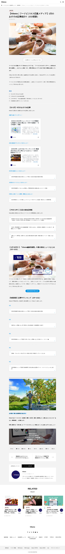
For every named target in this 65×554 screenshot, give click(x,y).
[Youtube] (35, 532)
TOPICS (52, 537)
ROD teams (20, 547)
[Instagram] (27, 532)
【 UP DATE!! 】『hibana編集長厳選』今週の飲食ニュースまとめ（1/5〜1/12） (27, 98)
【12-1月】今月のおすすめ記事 (17, 94)
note (53, 279)
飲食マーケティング (32, 537)
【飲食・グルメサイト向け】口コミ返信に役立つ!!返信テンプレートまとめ (28, 353)
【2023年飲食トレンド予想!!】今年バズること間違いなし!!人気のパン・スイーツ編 (30, 339)
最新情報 (6, 537)
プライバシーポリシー (55, 547)
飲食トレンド (13, 537)
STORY (46, 537)
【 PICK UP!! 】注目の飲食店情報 (17, 96)
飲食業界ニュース (22, 537)
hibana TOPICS (34, 547)
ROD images (27, 547)
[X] (31, 532)
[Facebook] (33, 532)
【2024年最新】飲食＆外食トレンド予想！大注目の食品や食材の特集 (27, 176)
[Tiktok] (29, 532)
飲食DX (40, 537)
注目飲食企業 (32, 538)
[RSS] (37, 532)
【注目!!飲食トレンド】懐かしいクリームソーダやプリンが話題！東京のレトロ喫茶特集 (31, 199)
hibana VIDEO (42, 547)
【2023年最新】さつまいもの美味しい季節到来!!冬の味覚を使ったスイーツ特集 (29, 188)
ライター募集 (13, 547)
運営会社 (7, 547)
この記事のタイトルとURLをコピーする (32, 60)
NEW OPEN (58, 537)
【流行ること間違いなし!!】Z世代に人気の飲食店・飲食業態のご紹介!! (27, 325)
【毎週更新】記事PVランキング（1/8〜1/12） (20, 100)
